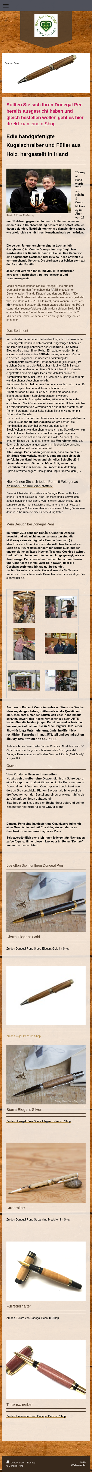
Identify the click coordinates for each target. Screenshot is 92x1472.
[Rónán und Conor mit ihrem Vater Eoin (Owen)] (61, 643)
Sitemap (31, 1462)
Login (83, 1462)
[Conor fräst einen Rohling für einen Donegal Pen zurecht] (61, 680)
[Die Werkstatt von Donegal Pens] (24, 680)
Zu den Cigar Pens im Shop (23, 1036)
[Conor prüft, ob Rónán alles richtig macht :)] (61, 607)
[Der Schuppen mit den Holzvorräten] (24, 607)
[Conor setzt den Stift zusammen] (24, 644)
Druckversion (18, 1462)
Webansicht (78, 1465)
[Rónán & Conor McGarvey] (38, 191)
